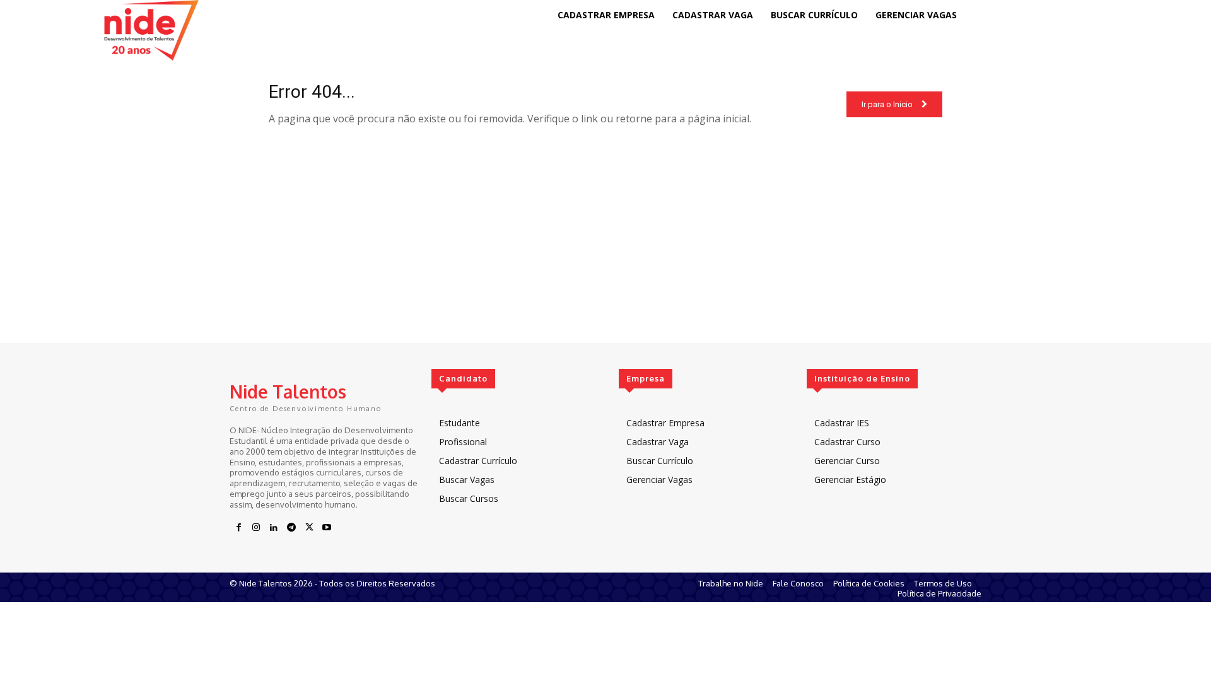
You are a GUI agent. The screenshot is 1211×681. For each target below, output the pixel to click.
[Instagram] (256, 528)
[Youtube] (327, 528)
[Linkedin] (274, 528)
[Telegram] (291, 528)
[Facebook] (238, 528)
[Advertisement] (605, 254)
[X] (309, 528)
